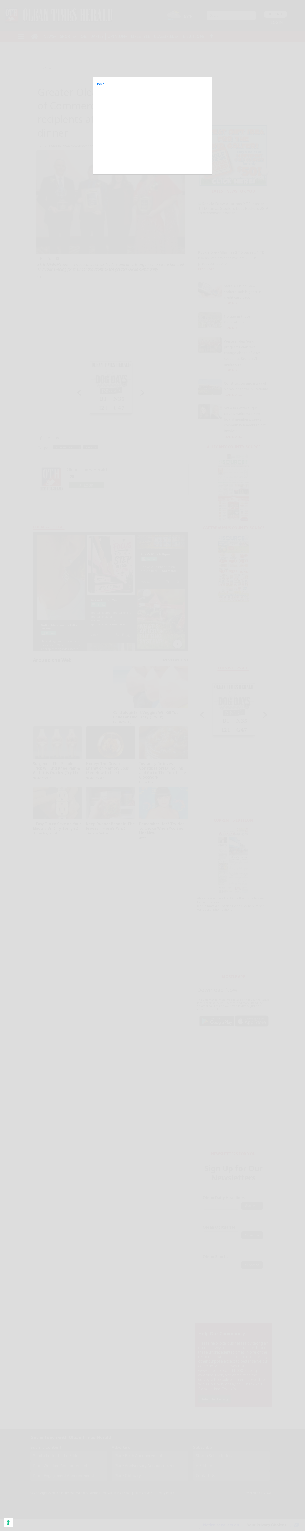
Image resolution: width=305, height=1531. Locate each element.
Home (100, 84)
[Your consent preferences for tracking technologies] (8, 1522)
